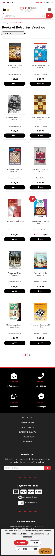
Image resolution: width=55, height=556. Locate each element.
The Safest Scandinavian (15, 221)
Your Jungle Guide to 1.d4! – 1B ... (40, 326)
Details (41, 83)
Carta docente (31, 503)
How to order (27, 427)
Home (4, 23)
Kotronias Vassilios (14, 74)
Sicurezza (27, 442)
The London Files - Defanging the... (15, 274)
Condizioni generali (27, 432)
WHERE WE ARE (27, 422)
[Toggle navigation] (49, 9)
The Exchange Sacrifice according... (14, 326)
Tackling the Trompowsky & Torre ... (40, 119)
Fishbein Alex (40, 178)
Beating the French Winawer (15, 67)
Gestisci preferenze (27, 549)
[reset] (43, 16)
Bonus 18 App (31, 497)
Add (15, 83)
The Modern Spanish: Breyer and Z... (15, 170)
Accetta (21, 543)
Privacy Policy (27, 437)
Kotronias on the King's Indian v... (40, 222)
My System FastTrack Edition (40, 170)
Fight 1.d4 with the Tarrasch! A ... (40, 274)
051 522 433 (49, 2)
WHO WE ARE (27, 418)
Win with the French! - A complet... (40, 67)
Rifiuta (35, 543)
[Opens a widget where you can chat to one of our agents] (45, 551)
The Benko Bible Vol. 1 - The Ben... (14, 119)
